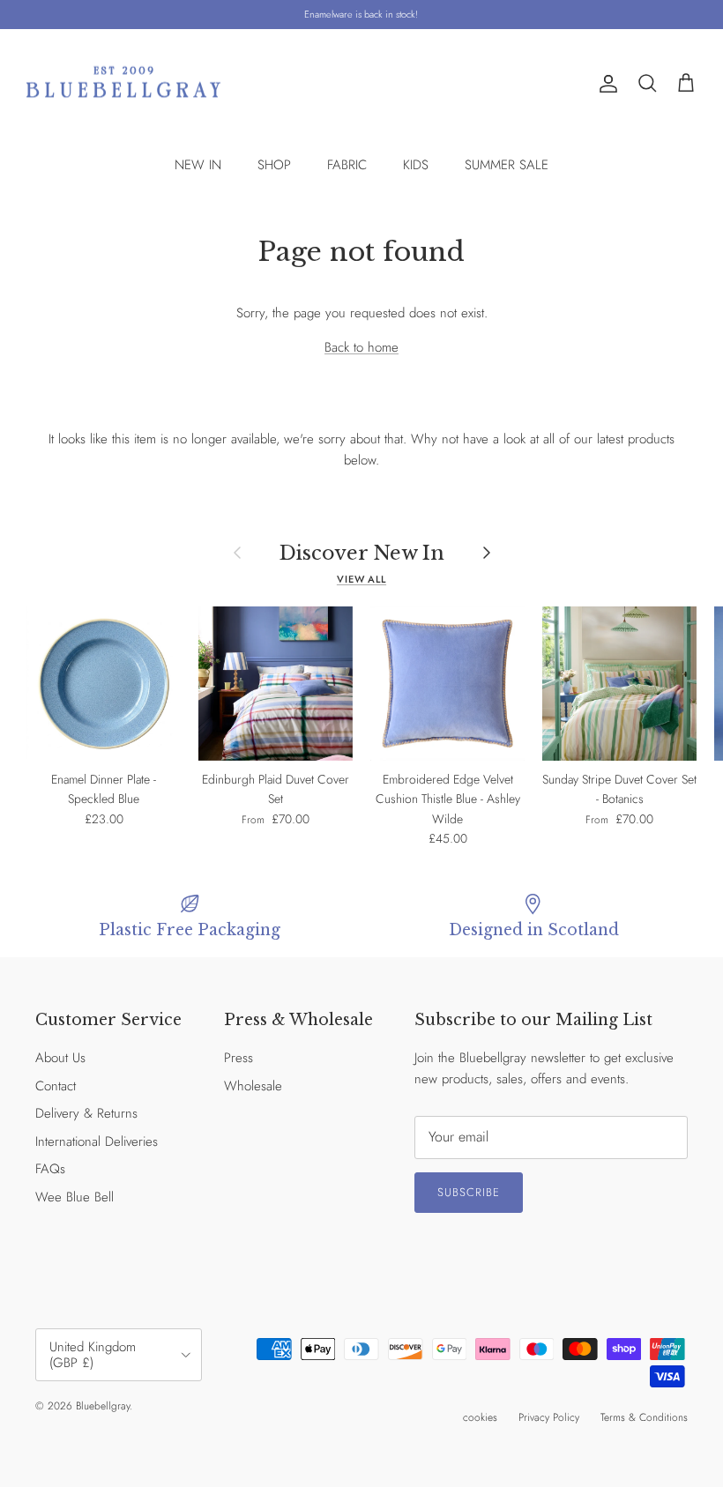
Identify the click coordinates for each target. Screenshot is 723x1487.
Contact (55, 1086)
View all (361, 579)
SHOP (274, 165)
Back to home (361, 347)
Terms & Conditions (644, 1417)
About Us (60, 1057)
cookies (480, 1417)
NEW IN (198, 165)
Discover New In (362, 552)
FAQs (50, 1168)
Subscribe (468, 1192)
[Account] (605, 83)
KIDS (416, 165)
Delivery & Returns (86, 1113)
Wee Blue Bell (74, 1197)
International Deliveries (96, 1141)
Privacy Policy (548, 1417)
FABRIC (347, 165)
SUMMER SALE (506, 165)
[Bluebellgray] (123, 84)
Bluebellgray (103, 1406)
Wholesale (253, 1086)
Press (238, 1057)
